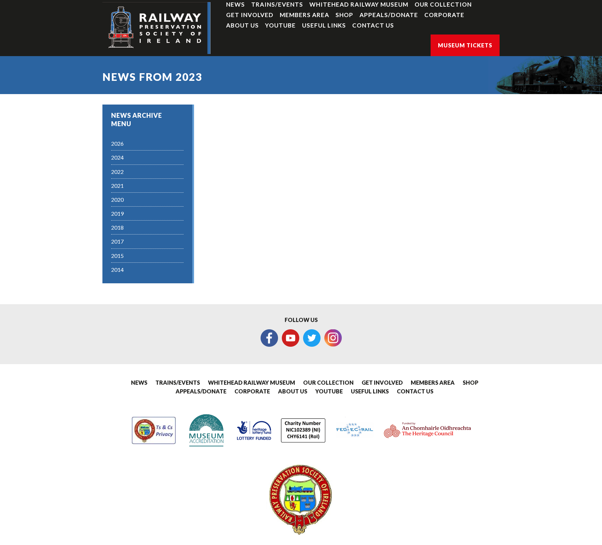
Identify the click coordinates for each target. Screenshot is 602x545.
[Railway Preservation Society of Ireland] (156, 28)
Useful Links (324, 25)
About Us (242, 25)
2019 (117, 213)
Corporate (444, 14)
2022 (117, 171)
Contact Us (373, 25)
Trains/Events (277, 4)
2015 (117, 255)
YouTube (280, 25)
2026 (117, 143)
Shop (344, 14)
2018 (117, 227)
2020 (117, 199)
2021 (117, 185)
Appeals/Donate (389, 14)
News (235, 4)
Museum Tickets (465, 45)
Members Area (304, 14)
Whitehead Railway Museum (358, 4)
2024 (117, 157)
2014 (117, 269)
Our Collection (443, 4)
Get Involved (249, 14)
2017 (117, 241)
